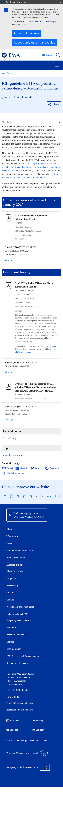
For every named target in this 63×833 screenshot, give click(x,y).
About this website (15, 571)
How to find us (13, 697)
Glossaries (11, 592)
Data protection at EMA (17, 614)
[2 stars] (8, 496)
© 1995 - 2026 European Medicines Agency (26, 740)
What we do (12, 536)
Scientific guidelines (12, 455)
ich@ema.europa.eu (23, 352)
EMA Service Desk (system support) (23, 656)
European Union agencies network (22, 753)
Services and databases (17, 663)
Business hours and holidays (19, 709)
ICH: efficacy (9, 438)
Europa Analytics (45, 22)
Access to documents (16, 634)
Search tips (11, 627)
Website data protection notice (20, 607)
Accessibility (12, 585)
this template (51, 346)
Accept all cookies (26, 33)
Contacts (10, 642)
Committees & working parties (20, 550)
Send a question (13, 649)
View (7, 260)
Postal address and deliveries (19, 703)
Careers (9, 543)
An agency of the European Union (22, 767)
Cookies (31, 22)
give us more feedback (49, 496)
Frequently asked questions (19, 620)
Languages (11, 578)
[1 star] (5, 496)
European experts (14, 565)
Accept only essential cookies (34, 42)
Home (9, 73)
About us (10, 529)
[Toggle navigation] (57, 65)
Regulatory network (15, 557)
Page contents (13, 123)
